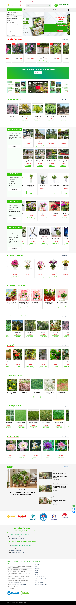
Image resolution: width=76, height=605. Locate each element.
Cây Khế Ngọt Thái (23, 361)
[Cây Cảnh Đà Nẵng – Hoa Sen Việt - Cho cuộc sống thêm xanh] (14, 5)
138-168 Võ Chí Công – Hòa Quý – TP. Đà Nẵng (21, 545)
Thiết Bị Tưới (12, 233)
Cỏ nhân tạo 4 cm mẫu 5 (15, 422)
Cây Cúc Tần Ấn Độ (30, 116)
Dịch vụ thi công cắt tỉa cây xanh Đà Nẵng (28, 142)
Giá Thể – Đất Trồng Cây (14, 237)
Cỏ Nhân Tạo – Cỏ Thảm (11, 33)
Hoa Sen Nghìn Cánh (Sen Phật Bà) (65, 453)
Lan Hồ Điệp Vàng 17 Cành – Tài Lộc (59, 273)
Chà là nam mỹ (42, 116)
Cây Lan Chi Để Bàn (68, 116)
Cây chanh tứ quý (61, 361)
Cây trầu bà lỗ (62, 185)
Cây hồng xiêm (49, 361)
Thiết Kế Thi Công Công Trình (14, 129)
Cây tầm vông (11, 332)
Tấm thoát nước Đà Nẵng (30, 239)
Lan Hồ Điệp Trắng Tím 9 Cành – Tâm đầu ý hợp (34, 273)
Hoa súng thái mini (39, 452)
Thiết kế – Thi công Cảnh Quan (13, 12)
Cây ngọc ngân (50, 185)
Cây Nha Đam (27, 185)
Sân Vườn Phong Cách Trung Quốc (63, 142)
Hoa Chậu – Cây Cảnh (13, 205)
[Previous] (25, 24)
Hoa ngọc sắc (27, 213)
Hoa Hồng (11, 209)
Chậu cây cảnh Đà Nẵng (11, 20)
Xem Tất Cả (14, 146)
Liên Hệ (36, 574)
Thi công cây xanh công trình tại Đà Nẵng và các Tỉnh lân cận (40, 142)
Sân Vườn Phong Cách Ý (63, 161)
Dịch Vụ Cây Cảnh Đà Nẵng (12, 18)
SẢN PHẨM (31, 9)
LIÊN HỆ (54, 9)
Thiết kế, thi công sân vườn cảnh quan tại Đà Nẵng (51, 142)
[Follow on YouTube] (68, 1)
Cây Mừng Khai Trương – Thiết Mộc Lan (59, 303)
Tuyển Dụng (37, 568)
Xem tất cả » (66, 466)
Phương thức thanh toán (40, 582)
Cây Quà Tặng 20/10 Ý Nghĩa (21, 303)
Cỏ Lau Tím (54, 392)
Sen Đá (10, 185)
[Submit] (50, 5)
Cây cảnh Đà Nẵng (15, 584)
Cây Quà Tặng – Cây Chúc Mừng (13, 24)
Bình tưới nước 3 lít (41, 238)
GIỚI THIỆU (25, 9)
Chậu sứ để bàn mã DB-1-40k (49, 57)
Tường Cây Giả (12, 140)
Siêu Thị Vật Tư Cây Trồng (12, 16)
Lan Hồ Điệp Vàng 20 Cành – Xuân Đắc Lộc (46, 273)
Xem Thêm (65, 39)
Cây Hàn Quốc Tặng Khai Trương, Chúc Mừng (8, 303)
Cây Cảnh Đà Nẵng (10, 14)
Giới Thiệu (37, 564)
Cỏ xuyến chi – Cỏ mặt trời (41, 393)
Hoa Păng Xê (62, 56)
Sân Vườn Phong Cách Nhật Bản (28, 161)
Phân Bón (11, 239)
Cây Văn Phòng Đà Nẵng (14, 177)
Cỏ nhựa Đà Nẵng (53, 422)
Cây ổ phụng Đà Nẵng (39, 185)
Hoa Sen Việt (22, 584)
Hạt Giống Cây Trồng (13, 235)
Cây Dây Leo (11, 215)
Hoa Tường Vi (24, 56)
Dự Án (36, 566)
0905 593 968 (14, 552)
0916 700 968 (14, 538)
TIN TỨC (49, 9)
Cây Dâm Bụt (50, 213)
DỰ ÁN (37, 9)
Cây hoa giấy (62, 213)
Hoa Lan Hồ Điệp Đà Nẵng (11, 22)
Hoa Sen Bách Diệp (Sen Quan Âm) (52, 453)
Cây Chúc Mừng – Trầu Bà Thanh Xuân (46, 303)
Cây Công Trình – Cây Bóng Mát (13, 26)
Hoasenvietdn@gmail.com (16, 582)
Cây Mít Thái (11, 361)
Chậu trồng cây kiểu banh (55, 116)
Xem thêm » (65, 286)
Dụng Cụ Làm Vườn (13, 231)
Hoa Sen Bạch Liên (27, 452)
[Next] (67, 24)
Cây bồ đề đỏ (61, 332)
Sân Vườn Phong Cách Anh (51, 161)
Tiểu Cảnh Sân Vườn (13, 135)
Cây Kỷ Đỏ (49, 332)
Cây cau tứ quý (17, 116)
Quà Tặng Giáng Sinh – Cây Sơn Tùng (33, 303)
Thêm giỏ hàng (11, 60)
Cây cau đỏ (36, 332)
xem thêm (21, 498)
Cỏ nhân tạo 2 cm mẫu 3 (28, 422)
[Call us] (66, 1)
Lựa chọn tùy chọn (55, 120)
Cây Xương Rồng (12, 183)
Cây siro (36, 361)
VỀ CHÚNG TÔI (38, 72)
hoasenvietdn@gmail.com (16, 536)
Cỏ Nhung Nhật (10, 31)
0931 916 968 (21, 552)
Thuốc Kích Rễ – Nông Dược (15, 245)
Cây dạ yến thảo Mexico (36, 56)
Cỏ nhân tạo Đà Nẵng (41, 422)
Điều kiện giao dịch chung (40, 576)
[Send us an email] (65, 1)
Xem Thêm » (64, 255)
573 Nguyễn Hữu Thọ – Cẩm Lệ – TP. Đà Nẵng (20, 534)
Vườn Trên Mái (12, 143)
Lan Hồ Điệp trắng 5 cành (8, 272)
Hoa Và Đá (27, 584)
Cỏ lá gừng (28, 392)
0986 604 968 (21, 538)
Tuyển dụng (59, 9)
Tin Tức (36, 572)
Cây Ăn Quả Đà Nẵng (11, 28)
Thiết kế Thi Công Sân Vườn (15, 133)
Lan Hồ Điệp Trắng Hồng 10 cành (21, 273)
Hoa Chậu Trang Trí (14, 201)
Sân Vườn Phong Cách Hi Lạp (40, 161)
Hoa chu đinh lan (11, 56)
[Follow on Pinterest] (67, 1)
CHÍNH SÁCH (43, 9)
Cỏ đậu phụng (66, 392)
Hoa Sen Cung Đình (14, 452)
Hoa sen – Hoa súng (11, 35)
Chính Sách (37, 570)
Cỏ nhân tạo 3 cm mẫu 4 (66, 422)
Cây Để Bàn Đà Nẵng (13, 179)
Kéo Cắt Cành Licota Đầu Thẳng (53, 239)
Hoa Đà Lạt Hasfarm (13, 207)
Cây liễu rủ (24, 332)
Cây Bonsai (11, 181)
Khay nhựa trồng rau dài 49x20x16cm (65, 239)
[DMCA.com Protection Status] (24, 593)
